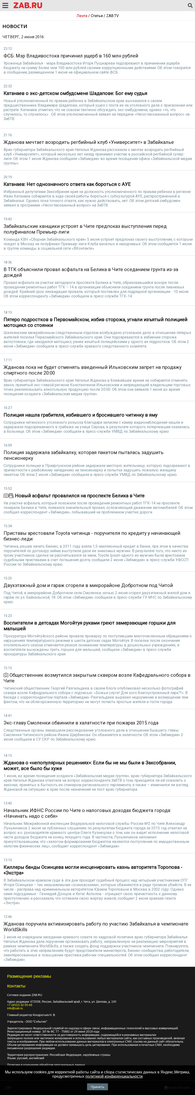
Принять (97, 1087)
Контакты (16, 986)
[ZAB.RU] (28, 7)
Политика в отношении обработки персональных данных (46, 1065)
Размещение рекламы (29, 976)
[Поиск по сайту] (190, 6)
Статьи (97, 16)
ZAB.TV (112, 16)
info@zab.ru (15, 1008)
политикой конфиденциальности (114, 1076)
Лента (82, 16)
